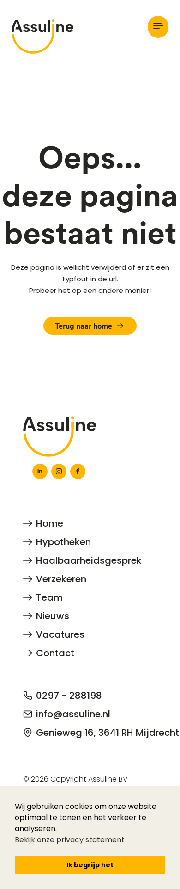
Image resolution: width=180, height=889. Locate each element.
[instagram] (58, 471)
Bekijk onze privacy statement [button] (70, 839)
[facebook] (77, 471)
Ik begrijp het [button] (90, 865)
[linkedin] (40, 471)
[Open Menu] (158, 26)
